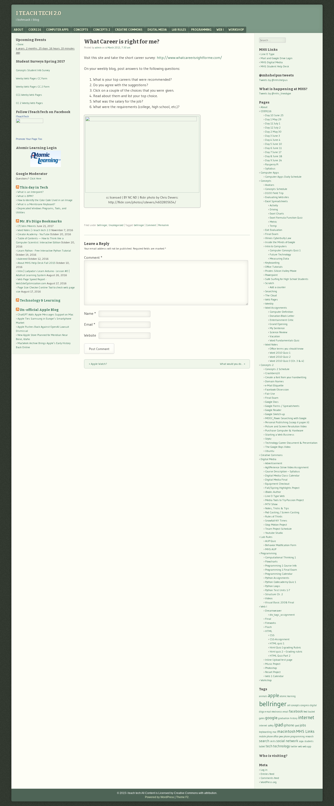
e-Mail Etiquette (274, 385)
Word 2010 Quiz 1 (280, 352)
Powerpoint (271, 275)
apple (273, 695)
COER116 (34, 29)
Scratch (269, 283)
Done (20, 44)
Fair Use (270, 393)
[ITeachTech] (29, 122)
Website (90, 335)
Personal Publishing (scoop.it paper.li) (287, 422)
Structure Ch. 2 (274, 594)
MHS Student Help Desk (275, 66)
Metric (273, 221)
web (300, 746)
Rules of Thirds (273, 516)
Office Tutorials (274, 266)
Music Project (272, 663)
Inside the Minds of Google (280, 242)
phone (287, 736)
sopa (301, 741)
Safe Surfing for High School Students (286, 279)
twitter (294, 746)
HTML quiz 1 (277, 643)
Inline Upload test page (278, 659)
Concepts (81, 29)
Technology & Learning (40, 300)
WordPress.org (269, 782)
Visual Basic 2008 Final (279, 602)
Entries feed (267, 774)
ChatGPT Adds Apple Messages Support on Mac (45, 314)
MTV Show (271, 504)
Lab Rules (179, 29)
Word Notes (271, 344)
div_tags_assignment (282, 614)
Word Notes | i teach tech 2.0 (34, 230)
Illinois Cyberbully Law (278, 238)
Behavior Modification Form (280, 545)
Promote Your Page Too (29, 139)
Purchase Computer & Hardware (284, 430)
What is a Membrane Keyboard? (36, 204)
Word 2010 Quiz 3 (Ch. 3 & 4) (287, 361)
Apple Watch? (98, 363)
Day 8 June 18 (273, 156)
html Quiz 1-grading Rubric (285, 647)
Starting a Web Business (279, 434)
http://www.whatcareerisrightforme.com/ (189, 57)
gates (261, 718)
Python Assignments (277, 577)
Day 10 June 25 (274, 115)
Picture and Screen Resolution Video (286, 426)
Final (268, 618)
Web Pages (271, 299)
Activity (274, 205)
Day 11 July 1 (272, 123)
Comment (151, 225)
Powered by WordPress (159, 797)
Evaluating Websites (277, 197)
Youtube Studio (274, 532)
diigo (261, 711)
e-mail (268, 711)
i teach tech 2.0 (38, 13)
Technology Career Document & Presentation (291, 442)
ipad (278, 725)
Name (90, 313)
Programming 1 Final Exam (281, 569)
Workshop (236, 29)
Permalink (163, 225)
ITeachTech (22, 116)
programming (297, 736)
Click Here (35, 178)
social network (287, 741)
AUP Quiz (270, 541)
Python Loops (272, 586)
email (285, 711)
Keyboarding (272, 262)
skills (273, 741)
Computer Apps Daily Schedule (283, 176)
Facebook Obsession (277, 389)
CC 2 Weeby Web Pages (29, 103)
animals (263, 696)
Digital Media (157, 29)
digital (313, 705)
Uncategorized (116, 225)
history (293, 718)
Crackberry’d (272, 373)
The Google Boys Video (277, 446)
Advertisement (273, 463)
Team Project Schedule (278, 528)
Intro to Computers (276, 246)
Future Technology (280, 254)
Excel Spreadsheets (276, 201)
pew (281, 736)
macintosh (286, 731)
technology (281, 746)
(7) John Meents (26, 226)
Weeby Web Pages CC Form (31, 78)
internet (306, 717)
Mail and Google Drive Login (276, 58)
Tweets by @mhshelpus (273, 80)
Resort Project (273, 672)
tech (269, 746)
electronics (277, 711)
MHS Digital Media (272, 62)
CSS (272, 635)
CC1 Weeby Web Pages (29, 94)
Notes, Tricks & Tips (277, 508)
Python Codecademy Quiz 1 (280, 582)
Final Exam (271, 234)
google (271, 717)
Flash (268, 627)
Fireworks (270, 623)
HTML (268, 631)
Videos (269, 598)
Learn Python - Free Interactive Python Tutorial (44, 250)
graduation (283, 718)
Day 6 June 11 (273, 148)
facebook (296, 711)
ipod (297, 725)
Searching (271, 291)
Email (89, 324)
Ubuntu (269, 451)
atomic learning (288, 696)
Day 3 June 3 (272, 135)
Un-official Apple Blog (39, 310)
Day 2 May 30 (273, 131)
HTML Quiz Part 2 (280, 655)
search (264, 741)
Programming (201, 29)
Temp (273, 225)
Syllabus (270, 168)
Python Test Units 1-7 (277, 590)
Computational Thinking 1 (280, 557)
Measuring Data (279, 258)
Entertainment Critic (282, 320)
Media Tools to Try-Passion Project (284, 500)
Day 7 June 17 (273, 152)
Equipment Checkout (277, 483)
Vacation (275, 336)
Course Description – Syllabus (282, 471)
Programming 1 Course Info (281, 565)
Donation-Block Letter (282, 315)
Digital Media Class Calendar (282, 475)
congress (304, 705)
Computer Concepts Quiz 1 (285, 250)
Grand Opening (278, 324)
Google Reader (273, 410)
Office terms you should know (286, 348)
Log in (264, 769)
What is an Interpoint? (30, 192)
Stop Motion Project (276, 524)
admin (98, 47)
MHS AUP (270, 549)
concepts (295, 705)
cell (288, 705)
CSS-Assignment (279, 639)
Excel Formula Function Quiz (286, 217)
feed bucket (309, 711)
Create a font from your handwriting (285, 377)
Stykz (268, 438)
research (309, 736)
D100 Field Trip (274, 193)
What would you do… (232, 363)
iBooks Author (273, 492)
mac (274, 731)
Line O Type (267, 54)
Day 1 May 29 (273, 119)
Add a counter (278, 287)
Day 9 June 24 (273, 160)
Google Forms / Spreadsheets (282, 406)
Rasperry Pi (271, 164)
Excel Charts (277, 213)
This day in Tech (34, 187)
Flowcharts (271, 561)
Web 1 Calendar (274, 676)
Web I (220, 29)
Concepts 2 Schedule (277, 369)
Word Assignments (276, 307)
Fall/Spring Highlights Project (282, 487)
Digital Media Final (276, 479)
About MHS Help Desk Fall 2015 (36, 262)
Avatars (269, 184)
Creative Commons (128, 29)
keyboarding (265, 731)
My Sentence (277, 328)
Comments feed (270, 778)
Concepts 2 (101, 29)
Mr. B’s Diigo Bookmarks (41, 221)
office (275, 736)
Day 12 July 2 (273, 127)
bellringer (102, 225)
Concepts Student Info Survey (33, 70)
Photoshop (271, 668)
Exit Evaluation (273, 230)
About (18, 29)
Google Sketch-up (275, 414)
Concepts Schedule (276, 189)
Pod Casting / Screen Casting (282, 512)
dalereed (22, 258)
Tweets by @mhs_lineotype (275, 93)
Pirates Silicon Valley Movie (281, 270)
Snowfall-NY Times (276, 520)
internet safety (266, 725)
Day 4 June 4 (272, 139)
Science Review (278, 332)
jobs (303, 725)
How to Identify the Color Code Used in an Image (44, 200)
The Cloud (271, 295)
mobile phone (266, 736)
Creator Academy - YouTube (33, 234)
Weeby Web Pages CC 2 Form (33, 86)
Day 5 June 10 (273, 144)
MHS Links (305, 731)
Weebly (269, 303)
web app (307, 746)
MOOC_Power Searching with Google (286, 418)
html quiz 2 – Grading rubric (286, 651)
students (308, 741)
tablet (262, 746)
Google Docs (272, 401)
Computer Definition (281, 311)
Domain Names (274, 381)
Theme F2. (182, 797)
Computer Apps (57, 29)
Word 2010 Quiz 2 (280, 356)
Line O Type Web (275, 496)
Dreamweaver (273, 610)
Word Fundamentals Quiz (284, 340)
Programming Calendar (278, 573)
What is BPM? (25, 196)
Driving (274, 209)
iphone (289, 725)
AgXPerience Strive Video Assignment (287, 467)
